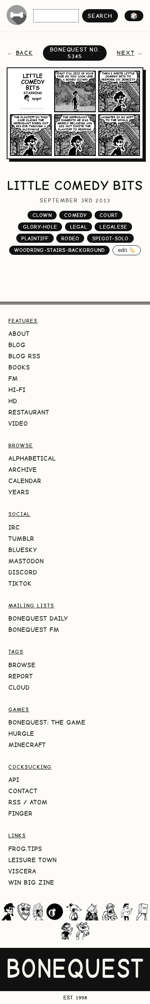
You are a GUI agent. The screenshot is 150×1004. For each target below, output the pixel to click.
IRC (14, 527)
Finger (20, 813)
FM (13, 378)
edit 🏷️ (127, 250)
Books (19, 367)
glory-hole (40, 227)
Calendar (24, 481)
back (24, 53)
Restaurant (28, 412)
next (125, 53)
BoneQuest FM (33, 630)
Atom (39, 802)
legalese (113, 227)
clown (42, 215)
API (13, 780)
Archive (22, 470)
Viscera (22, 871)
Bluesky (22, 550)
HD (12, 401)
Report (20, 676)
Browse (21, 665)
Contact (23, 791)
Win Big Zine (31, 882)
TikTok (20, 583)
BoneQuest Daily (38, 618)
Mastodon (26, 561)
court (109, 215)
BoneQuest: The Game (46, 722)
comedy (75, 215)
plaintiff (34, 238)
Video (18, 423)
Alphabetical (31, 458)
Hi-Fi (16, 390)
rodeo (70, 238)
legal (78, 227)
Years (18, 492)
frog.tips (25, 849)
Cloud (19, 687)
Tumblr (21, 539)
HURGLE (21, 734)
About (19, 334)
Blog (16, 345)
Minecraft (27, 745)
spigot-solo (110, 238)
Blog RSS (24, 356)
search (100, 15)
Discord (22, 572)
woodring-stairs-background (59, 250)
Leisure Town (32, 860)
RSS (14, 802)
